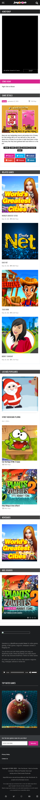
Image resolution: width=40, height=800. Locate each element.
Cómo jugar (6, 81)
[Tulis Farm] (20, 288)
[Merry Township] (20, 335)
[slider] (34, 672)
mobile (19, 150)
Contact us (5, 758)
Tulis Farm (5, 309)
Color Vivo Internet (22, 768)
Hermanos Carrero (24, 780)
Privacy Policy (6, 754)
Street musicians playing (11, 417)
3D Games (18, 148)
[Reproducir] (4, 672)
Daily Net (5, 262)
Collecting (25, 148)
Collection (32, 148)
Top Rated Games (9, 683)
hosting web (13, 773)
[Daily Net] (20, 241)
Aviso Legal (29, 771)
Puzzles (4, 101)
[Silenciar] (30, 672)
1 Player (12, 148)
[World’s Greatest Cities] (20, 194)
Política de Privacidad (19, 771)
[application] (20, 672)
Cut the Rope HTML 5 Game (11, 461)
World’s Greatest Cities (10, 216)
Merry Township (7, 356)
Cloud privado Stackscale (24, 773)
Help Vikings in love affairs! (11, 505)
